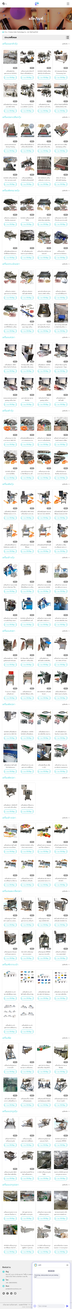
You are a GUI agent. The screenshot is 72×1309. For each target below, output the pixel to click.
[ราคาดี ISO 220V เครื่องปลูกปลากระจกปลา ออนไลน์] (27, 940)
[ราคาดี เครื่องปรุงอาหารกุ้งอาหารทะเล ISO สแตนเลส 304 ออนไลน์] (44, 460)
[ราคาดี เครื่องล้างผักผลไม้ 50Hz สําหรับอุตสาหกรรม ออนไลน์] (61, 833)
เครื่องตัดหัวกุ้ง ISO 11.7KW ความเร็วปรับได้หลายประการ (44, 107)
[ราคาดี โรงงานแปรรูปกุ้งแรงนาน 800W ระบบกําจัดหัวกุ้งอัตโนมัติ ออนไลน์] (27, 93)
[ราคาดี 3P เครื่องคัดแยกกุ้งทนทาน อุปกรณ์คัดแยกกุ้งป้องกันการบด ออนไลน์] (27, 239)
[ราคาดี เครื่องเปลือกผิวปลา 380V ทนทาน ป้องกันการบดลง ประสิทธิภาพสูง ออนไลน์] (61, 680)
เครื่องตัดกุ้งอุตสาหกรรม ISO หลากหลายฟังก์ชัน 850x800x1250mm (44, 514)
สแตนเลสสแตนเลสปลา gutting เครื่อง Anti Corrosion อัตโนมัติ (10, 400)
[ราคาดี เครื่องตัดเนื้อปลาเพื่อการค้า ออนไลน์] (44, 753)
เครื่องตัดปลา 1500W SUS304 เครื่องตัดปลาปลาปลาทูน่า (27, 734)
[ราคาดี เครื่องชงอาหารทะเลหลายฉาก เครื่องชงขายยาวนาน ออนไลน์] (27, 1053)
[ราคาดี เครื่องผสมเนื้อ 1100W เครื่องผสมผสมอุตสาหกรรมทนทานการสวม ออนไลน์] (27, 1087)
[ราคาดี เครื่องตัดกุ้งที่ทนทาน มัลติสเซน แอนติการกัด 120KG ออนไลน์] (10, 533)
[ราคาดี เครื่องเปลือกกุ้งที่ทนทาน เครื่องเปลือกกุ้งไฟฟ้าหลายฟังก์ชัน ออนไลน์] (27, 133)
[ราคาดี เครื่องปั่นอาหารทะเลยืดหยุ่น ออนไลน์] (61, 1053)
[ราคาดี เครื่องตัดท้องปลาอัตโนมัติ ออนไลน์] (61, 386)
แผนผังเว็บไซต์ (23, 1304)
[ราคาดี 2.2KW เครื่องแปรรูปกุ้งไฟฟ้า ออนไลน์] (44, 1160)
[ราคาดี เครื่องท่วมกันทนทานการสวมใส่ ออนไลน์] (10, 1053)
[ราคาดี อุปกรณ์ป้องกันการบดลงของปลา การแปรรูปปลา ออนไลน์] (61, 1234)
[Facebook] (7, 1294)
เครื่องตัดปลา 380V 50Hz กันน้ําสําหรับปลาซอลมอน (10, 367)
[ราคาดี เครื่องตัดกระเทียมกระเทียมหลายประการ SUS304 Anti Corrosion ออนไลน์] (61, 533)
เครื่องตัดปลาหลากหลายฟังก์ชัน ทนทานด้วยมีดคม (44, 734)
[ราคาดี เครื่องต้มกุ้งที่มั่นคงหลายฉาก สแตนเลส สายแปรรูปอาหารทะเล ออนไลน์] (27, 426)
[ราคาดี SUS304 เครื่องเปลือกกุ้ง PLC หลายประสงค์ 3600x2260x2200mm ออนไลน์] (10, 166)
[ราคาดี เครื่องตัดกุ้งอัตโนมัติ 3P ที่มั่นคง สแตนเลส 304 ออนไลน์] (61, 500)
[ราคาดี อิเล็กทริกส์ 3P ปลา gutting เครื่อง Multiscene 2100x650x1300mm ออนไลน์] (44, 386)
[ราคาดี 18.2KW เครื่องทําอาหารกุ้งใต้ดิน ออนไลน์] (10, 460)
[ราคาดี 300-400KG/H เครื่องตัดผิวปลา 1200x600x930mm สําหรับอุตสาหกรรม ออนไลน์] (44, 680)
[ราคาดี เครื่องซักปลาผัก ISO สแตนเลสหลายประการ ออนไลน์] (44, 867)
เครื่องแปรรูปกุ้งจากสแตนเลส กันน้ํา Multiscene (44, 1141)
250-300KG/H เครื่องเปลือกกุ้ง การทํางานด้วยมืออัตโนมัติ (44, 180)
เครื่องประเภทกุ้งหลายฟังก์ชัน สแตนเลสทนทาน (10, 220)
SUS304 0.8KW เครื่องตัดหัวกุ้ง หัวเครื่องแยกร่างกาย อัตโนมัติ (44, 73)
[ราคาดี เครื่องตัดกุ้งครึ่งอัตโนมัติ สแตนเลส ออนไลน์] (44, 533)
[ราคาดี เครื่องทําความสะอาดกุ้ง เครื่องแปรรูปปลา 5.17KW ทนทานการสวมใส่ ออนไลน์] (44, 1200)
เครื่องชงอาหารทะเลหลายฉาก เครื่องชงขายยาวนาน (27, 1068)
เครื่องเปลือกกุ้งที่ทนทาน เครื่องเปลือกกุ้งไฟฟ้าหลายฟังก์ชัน (27, 147)
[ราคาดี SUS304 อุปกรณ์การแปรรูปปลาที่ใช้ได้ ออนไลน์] (61, 1127)
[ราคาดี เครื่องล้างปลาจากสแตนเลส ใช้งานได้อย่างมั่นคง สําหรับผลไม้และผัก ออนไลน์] (44, 833)
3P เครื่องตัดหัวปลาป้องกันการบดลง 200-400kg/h (61, 734)
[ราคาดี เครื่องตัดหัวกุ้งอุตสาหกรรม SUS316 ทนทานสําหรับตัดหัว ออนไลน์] (10, 59)
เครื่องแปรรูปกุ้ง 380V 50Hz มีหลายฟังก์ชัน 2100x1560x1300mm (10, 1174)
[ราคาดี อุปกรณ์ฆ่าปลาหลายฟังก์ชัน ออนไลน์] (27, 386)
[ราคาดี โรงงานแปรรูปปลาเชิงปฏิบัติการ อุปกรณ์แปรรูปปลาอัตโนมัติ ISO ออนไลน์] (27, 1234)
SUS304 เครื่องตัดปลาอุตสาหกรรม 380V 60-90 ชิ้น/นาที (10, 734)
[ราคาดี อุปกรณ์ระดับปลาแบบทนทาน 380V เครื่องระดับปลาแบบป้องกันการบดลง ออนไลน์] (44, 279)
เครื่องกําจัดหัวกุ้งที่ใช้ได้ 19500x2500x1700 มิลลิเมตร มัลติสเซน (61, 107)
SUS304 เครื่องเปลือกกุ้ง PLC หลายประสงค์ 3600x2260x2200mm (10, 180)
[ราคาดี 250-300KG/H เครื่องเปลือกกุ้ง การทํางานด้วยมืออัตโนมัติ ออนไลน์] (44, 166)
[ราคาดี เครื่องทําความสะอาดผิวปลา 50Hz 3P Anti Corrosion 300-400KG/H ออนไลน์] (61, 646)
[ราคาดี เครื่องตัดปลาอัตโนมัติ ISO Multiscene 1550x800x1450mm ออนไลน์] (10, 753)
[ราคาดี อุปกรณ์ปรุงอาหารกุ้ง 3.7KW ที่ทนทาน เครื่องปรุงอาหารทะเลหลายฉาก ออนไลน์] (27, 460)
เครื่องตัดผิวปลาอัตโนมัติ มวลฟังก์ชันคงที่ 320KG (44, 661)
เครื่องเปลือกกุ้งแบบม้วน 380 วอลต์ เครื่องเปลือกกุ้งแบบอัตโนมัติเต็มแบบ (44, 147)
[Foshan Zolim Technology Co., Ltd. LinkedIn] (11, 1294)
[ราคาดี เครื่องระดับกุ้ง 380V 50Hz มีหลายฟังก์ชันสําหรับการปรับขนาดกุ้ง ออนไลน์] (44, 206)
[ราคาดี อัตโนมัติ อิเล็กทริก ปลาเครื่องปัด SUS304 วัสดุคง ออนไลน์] (61, 907)
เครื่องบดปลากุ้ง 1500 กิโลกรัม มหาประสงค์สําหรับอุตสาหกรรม (61, 220)
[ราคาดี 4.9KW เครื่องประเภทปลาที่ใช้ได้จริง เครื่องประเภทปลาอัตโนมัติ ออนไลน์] (10, 313)
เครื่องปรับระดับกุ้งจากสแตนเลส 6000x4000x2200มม (44, 254)
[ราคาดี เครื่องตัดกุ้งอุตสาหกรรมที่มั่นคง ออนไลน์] (27, 533)
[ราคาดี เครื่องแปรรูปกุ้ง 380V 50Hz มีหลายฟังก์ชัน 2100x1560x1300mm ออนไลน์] (10, 1160)
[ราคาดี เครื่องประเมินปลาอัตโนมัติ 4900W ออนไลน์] (27, 279)
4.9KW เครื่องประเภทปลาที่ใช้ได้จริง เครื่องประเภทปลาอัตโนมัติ (10, 327)
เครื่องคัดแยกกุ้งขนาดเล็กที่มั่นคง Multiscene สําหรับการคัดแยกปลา (10, 254)
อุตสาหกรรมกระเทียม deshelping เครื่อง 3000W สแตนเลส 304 (61, 147)
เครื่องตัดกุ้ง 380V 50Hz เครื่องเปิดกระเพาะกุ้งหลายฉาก (27, 514)
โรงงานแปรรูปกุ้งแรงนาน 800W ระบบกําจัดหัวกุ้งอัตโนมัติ (27, 107)
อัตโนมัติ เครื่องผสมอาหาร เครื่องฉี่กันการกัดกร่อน (10, 1101)
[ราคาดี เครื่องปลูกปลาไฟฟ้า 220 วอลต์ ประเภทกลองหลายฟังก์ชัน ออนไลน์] (10, 907)
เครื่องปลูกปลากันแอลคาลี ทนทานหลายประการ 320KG (10, 954)
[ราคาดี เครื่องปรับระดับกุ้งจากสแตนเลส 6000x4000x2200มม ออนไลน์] (44, 239)
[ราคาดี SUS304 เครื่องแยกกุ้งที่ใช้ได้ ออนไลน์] (27, 206)
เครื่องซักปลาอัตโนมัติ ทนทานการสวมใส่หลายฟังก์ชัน (10, 847)
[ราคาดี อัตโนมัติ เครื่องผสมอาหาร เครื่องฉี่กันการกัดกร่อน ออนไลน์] (10, 1087)
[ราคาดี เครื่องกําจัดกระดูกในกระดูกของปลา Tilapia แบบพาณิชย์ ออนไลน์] (61, 353)
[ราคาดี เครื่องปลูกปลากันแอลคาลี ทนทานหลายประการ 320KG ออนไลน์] (10, 940)
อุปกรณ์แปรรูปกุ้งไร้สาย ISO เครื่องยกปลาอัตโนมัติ (27, 1174)
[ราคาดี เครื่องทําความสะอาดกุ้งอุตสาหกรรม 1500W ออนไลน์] (44, 573)
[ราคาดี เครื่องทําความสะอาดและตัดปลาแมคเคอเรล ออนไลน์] (61, 753)
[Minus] (67, 1265)
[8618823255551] (15, 1294)
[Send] (67, 1306)
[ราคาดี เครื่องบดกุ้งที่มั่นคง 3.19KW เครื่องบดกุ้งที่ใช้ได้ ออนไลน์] (27, 166)
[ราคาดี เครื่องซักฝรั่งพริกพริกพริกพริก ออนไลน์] (61, 867)
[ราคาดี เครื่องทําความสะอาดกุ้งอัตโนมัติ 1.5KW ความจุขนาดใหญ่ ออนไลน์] (44, 606)
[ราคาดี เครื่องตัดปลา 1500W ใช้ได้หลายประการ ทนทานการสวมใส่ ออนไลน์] (44, 353)
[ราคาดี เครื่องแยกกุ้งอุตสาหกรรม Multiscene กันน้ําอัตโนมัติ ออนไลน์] (61, 239)
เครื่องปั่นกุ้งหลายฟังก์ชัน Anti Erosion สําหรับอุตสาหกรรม (61, 474)
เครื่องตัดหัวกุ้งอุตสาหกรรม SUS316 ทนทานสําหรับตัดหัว (10, 73)
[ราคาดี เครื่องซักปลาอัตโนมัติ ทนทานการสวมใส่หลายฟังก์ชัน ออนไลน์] (10, 833)
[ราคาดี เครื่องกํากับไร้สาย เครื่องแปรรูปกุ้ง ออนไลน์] (10, 1127)
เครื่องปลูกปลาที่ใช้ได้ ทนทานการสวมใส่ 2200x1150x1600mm (44, 954)
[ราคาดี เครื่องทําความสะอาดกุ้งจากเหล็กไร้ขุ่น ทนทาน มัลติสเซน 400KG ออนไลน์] (10, 606)
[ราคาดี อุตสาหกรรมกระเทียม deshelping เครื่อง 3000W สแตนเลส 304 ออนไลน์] (61, 133)
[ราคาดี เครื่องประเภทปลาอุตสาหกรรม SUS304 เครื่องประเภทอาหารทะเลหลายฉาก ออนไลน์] (10, 279)
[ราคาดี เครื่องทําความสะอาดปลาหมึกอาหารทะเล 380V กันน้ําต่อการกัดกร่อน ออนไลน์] (61, 573)
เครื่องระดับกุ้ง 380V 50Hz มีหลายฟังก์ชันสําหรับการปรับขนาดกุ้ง (44, 220)
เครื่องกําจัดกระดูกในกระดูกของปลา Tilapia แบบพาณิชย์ (61, 367)
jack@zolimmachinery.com (13, 1289)
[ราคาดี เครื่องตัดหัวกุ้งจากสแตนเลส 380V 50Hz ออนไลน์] (10, 93)
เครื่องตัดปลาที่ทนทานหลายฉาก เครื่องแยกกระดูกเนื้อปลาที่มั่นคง (27, 807)
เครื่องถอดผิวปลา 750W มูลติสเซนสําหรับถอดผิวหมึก (10, 661)
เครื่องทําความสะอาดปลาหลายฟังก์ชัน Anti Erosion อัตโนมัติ (61, 620)
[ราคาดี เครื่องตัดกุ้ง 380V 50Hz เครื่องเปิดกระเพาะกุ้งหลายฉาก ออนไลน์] (27, 500)
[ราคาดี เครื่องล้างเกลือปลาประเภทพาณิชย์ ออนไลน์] (61, 940)
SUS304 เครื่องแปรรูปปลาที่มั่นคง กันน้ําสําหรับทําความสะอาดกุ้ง (10, 1248)
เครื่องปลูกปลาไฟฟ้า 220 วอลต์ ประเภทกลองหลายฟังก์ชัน (10, 921)
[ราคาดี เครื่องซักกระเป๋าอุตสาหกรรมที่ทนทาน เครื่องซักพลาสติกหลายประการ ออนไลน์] (10, 1013)
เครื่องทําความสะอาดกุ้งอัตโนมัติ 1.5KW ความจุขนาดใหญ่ (44, 620)
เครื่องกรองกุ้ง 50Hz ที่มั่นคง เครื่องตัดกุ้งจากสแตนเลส (27, 73)
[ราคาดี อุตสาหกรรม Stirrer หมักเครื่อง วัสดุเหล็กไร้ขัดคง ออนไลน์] (44, 1053)
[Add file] (35, 1306)
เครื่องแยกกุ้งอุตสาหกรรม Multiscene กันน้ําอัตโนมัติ (61, 254)
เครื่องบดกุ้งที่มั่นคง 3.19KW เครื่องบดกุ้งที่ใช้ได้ (27, 180)
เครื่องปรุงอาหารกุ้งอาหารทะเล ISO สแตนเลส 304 (44, 474)
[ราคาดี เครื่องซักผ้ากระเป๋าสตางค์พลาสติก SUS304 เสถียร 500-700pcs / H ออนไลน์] (27, 1013)
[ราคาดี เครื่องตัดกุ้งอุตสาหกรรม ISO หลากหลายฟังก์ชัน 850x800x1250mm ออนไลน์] (44, 500)
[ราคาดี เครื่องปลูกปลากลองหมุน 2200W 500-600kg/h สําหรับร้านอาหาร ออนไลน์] (44, 907)
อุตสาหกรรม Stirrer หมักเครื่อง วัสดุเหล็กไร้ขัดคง (44, 1068)
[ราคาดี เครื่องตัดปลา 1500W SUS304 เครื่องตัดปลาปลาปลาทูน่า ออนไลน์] (27, 720)
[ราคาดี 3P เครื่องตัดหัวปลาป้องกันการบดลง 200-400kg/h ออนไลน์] (61, 720)
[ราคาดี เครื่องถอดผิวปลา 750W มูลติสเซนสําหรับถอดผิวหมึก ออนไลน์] (10, 646)
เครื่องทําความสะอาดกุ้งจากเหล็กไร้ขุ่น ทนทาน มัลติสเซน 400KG (10, 620)
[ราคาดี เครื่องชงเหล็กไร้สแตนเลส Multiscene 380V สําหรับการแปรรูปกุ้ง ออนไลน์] (44, 1087)
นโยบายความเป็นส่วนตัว (10, 1304)
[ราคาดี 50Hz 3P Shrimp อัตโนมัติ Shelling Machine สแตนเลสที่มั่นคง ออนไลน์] (61, 166)
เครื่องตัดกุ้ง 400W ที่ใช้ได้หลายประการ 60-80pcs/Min (10, 514)
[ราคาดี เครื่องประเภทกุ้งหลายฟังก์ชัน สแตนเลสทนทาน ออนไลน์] (10, 206)
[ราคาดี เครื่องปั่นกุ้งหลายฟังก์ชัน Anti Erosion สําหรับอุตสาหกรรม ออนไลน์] (61, 460)
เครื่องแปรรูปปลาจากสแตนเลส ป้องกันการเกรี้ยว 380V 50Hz (10, 1214)
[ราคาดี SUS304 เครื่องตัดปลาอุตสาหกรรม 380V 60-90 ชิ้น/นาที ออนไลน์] (10, 720)
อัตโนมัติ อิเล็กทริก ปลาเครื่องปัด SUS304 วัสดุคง (61, 921)
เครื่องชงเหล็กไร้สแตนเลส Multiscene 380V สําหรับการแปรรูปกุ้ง (44, 1101)
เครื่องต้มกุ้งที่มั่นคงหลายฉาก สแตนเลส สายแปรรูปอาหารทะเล (27, 440)
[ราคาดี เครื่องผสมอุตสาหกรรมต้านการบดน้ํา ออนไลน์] (61, 1087)
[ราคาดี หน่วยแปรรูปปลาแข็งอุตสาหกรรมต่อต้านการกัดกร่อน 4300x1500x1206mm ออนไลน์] (61, 1200)
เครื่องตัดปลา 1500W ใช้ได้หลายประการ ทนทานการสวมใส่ (44, 367)
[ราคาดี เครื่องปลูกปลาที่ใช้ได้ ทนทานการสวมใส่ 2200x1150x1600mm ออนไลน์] (44, 940)
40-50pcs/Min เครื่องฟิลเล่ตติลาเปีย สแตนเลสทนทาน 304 (27, 367)
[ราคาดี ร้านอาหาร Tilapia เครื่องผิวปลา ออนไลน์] (10, 680)
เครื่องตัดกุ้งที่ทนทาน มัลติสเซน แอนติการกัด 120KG (10, 547)
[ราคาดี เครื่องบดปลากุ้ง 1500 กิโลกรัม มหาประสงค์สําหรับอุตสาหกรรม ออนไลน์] (61, 206)
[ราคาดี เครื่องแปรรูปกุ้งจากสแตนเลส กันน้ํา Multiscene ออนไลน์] (44, 1127)
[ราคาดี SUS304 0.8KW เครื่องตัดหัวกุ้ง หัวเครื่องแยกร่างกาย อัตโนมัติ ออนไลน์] (44, 59)
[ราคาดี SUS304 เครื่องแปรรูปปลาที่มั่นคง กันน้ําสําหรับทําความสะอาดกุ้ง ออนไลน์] (10, 1234)
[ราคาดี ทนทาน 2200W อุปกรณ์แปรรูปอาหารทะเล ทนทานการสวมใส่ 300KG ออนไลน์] (61, 1160)
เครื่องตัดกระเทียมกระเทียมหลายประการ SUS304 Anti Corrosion (61, 547)
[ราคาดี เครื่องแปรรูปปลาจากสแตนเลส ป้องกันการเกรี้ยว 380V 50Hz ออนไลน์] (10, 1200)
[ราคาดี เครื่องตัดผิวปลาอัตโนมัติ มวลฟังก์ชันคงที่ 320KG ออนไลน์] (44, 646)
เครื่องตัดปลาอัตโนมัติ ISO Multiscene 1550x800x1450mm (10, 767)
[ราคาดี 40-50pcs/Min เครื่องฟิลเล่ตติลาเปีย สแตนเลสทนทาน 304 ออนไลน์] (27, 353)
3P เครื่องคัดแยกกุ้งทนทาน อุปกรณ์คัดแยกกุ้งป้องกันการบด (27, 254)
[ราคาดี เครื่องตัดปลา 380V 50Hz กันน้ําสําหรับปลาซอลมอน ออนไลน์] (10, 353)
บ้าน (5, 32)
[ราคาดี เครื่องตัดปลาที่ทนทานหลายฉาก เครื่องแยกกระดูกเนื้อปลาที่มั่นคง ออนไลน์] (27, 793)
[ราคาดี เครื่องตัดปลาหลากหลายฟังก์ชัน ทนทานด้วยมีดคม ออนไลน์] (44, 720)
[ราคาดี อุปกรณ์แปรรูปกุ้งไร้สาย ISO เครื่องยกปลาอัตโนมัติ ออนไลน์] (27, 1160)
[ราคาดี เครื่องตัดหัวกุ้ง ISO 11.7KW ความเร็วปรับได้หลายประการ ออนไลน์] (44, 93)
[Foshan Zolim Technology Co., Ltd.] (37, 3)
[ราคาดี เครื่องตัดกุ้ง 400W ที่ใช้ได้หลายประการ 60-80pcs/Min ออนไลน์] (10, 500)
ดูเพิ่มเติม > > (66, 44)
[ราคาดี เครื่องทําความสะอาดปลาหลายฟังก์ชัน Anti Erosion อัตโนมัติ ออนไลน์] (61, 606)
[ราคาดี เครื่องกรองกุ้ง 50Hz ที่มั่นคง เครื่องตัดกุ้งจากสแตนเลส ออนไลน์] (27, 59)
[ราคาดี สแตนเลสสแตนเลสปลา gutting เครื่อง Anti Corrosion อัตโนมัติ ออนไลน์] (10, 386)
